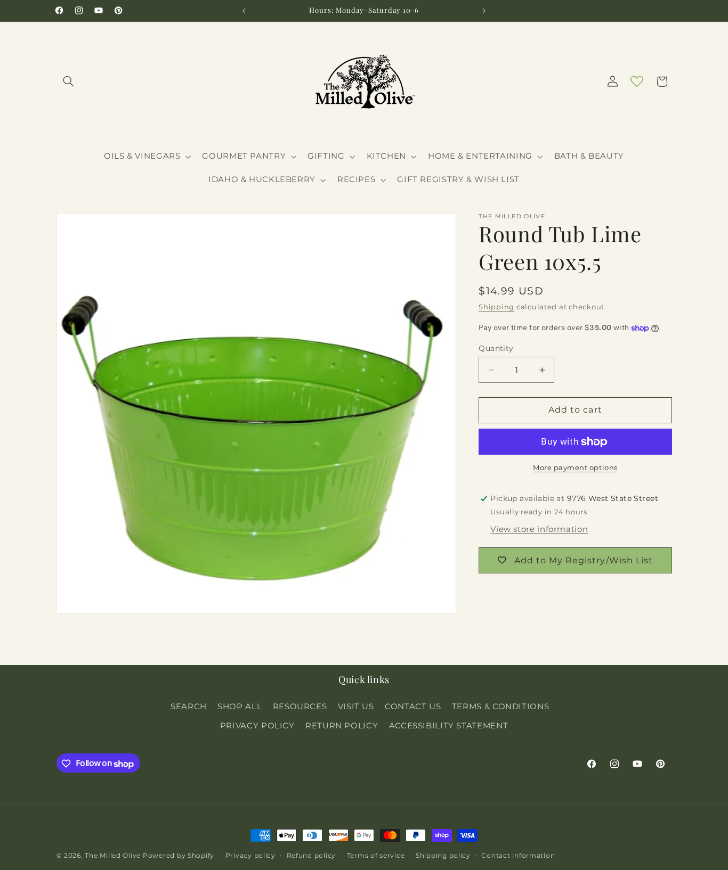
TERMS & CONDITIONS (500, 706)
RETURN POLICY (341, 726)
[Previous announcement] (244, 10)
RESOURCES (300, 706)
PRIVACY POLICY (257, 726)
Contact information (518, 855)
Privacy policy (250, 855)
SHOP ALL (239, 706)
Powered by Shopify (178, 855)
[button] (68, 81)
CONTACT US (413, 706)
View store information (539, 530)
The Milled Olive (113, 855)
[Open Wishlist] (637, 81)
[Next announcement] (484, 10)
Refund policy (311, 855)
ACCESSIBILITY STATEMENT (448, 726)
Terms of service (376, 855)
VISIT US (356, 706)
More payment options (575, 468)
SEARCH (189, 706)
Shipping (496, 307)
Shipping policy (443, 855)
